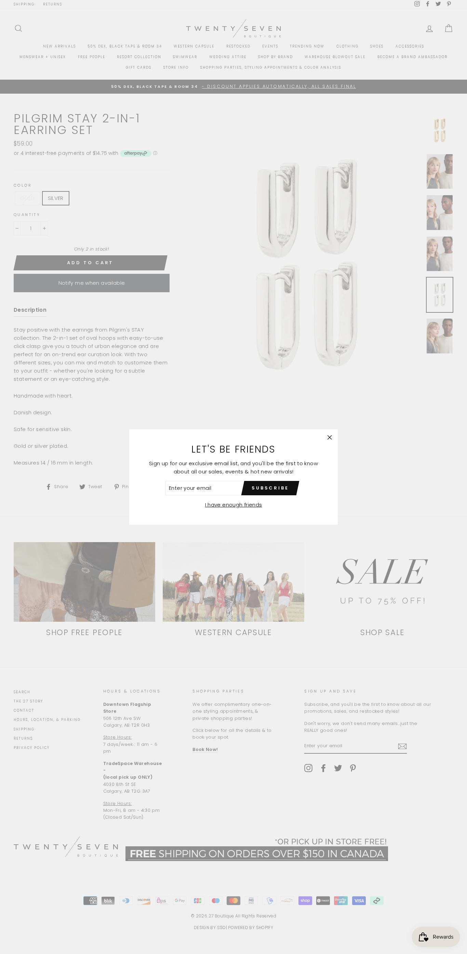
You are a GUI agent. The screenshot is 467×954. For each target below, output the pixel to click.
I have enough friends (233, 504)
